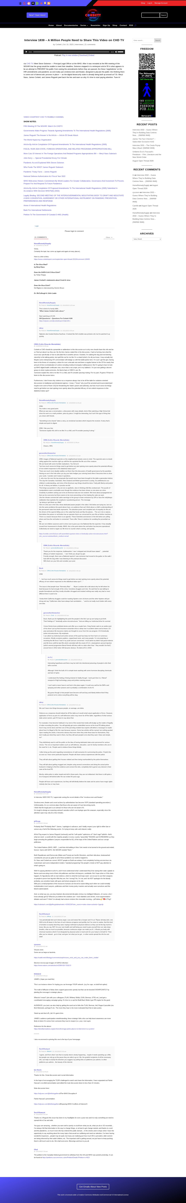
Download (83, 55)
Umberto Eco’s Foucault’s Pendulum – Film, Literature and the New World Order (147, 154)
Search (157, 40)
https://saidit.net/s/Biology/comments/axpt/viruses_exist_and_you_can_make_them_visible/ (66, 957)
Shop (143, 3)
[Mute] (116, 52)
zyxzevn (37, 944)
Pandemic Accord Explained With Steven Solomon (44, 163)
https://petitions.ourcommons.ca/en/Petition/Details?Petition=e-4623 (66, 1157)
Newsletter (95, 25)
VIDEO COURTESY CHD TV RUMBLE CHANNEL (44, 117)
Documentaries (71, 25)
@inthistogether (53, 1093)
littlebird (49, 1051)
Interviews (79, 44)
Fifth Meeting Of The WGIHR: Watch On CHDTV (43, 126)
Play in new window (70, 55)
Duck (52, 615)
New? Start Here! (37, 15)
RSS (131, 25)
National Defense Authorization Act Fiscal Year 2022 (44, 176)
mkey (41, 328)
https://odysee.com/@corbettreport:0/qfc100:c (54, 321)
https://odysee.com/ (41, 1093)
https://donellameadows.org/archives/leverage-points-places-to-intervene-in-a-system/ (64, 1029)
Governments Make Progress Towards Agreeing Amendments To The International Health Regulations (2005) (67, 131)
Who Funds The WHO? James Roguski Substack (43, 167)
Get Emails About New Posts (93, 1187)
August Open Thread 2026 (143, 161)
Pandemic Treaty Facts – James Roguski (40, 172)
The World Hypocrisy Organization (37, 140)
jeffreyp (49, 916)
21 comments (90, 44)
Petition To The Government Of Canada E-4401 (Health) (46, 215)
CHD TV (29, 64)
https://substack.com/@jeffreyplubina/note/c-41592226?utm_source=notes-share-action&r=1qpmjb (68, 904)
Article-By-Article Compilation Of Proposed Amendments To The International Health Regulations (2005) (65, 144)
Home (51, 25)
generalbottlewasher (57, 548)
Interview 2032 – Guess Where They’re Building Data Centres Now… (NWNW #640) (145, 132)
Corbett (58, 44)
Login (36, 226)
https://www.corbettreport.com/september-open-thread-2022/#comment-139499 (62, 259)
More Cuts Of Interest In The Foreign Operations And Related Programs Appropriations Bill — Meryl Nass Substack (70, 154)
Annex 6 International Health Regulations (40, 205)
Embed (91, 55)
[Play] (26, 52)
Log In (149, 3)
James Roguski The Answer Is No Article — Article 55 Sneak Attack (51, 135)
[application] (74, 52)
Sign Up (106, 25)
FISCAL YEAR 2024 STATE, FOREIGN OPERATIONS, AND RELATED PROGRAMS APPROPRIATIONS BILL (68, 149)
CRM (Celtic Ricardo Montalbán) (56, 403)
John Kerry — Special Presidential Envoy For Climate (45, 158)
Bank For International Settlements (37, 210)
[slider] (121, 52)
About (59, 25)
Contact (123, 25)
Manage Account (161, 3)
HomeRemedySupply (53, 305)
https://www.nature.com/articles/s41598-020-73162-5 (52, 965)
